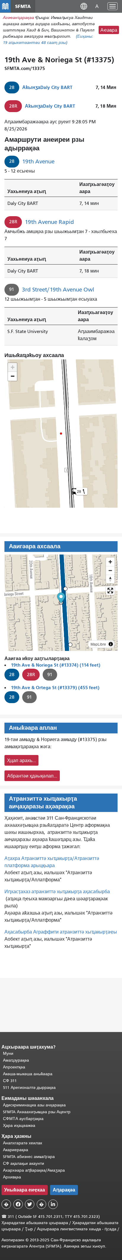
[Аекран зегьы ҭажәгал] (110, 590)
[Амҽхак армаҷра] (110, 570)
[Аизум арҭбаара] (110, 561)
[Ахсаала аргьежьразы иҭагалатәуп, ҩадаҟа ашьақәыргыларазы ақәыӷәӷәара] (110, 579)
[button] (84, 6)
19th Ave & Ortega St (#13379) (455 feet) (55, 687)
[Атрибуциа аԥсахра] (110, 644)
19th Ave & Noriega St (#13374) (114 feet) (55, 665)
